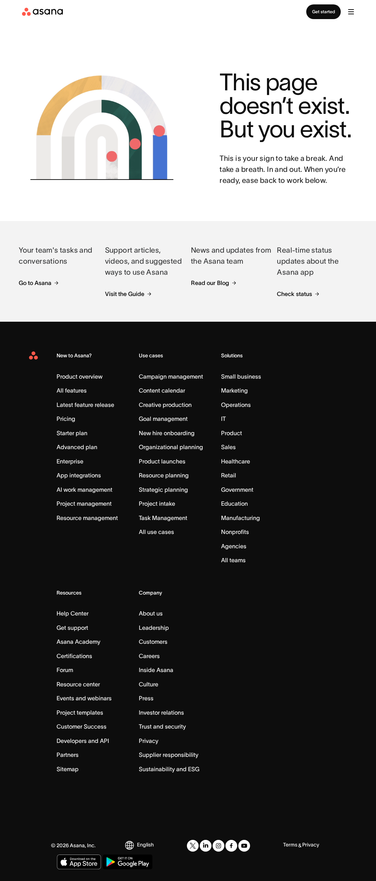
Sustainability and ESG (169, 769)
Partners (68, 754)
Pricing (66, 418)
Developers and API (83, 740)
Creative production (165, 404)
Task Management (163, 517)
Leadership (154, 627)
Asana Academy (78, 641)
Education (234, 503)
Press (146, 698)
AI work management (84, 489)
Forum (65, 670)
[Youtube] (244, 846)
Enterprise (70, 461)
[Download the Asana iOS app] (79, 862)
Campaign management (171, 376)
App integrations (79, 475)
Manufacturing (240, 517)
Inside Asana (156, 670)
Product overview (79, 376)
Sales (228, 447)
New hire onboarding (167, 433)
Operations (236, 404)
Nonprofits (235, 531)
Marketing (234, 390)
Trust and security (162, 726)
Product (231, 433)
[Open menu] (351, 11)
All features (72, 390)
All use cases (156, 531)
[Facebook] (231, 846)
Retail (228, 475)
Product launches (162, 461)
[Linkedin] (206, 846)
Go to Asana (35, 282)
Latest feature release (85, 404)
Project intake (157, 503)
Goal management (163, 418)
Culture (148, 684)
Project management (84, 503)
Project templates (80, 712)
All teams (233, 560)
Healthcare (235, 461)
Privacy (148, 740)
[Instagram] (218, 846)
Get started (323, 11)
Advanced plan (77, 447)
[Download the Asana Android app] (127, 862)
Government (237, 489)
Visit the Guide (124, 293)
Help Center (72, 613)
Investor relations (161, 712)
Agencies (233, 546)
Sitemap (68, 769)
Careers (149, 656)
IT (223, 418)
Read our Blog (210, 282)
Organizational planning (171, 447)
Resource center (78, 684)
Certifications (74, 656)
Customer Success (81, 726)
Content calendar (162, 390)
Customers (153, 641)
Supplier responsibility (168, 754)
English (145, 845)
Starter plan (72, 433)
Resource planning (164, 475)
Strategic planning (163, 489)
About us (151, 613)
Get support (72, 627)
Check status (294, 293)
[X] (193, 846)
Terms (290, 845)
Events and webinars (84, 698)
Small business (241, 376)
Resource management (87, 517)
